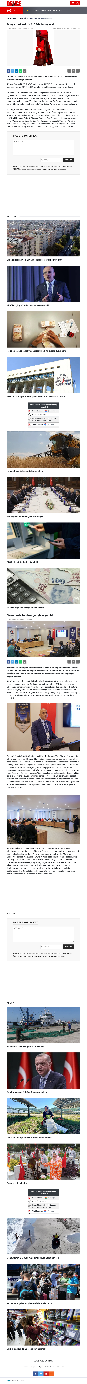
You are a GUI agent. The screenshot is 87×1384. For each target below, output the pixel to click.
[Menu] (73, 3)
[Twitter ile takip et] (41, 1373)
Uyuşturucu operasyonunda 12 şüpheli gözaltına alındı (48, 10)
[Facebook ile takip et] (35, 1373)
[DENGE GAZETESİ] (14, 3)
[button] (69, 71)
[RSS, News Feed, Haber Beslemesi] (51, 1373)
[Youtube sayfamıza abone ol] (46, 1373)
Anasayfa (12, 18)
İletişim (40, 1367)
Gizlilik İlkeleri (49, 1367)
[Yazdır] (24, 71)
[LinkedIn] (16, 71)
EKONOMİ (22, 18)
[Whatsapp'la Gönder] (20, 71)
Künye (33, 1367)
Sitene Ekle (60, 1367)
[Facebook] (8, 71)
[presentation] (14, 10)
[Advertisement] (43, 195)
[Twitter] (12, 71)
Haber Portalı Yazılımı (18, 1381)
